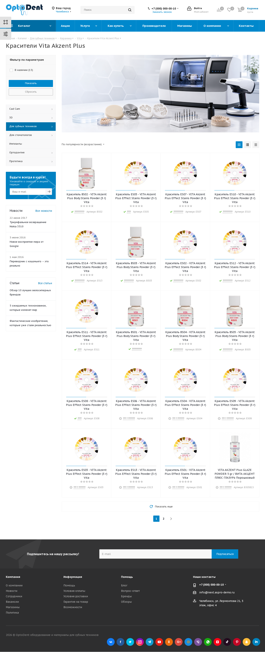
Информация (72, 577)
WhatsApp (208, 642)
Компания (13, 577)
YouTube (159, 642)
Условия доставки (75, 596)
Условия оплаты (74, 591)
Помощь (69, 585)
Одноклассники (169, 642)
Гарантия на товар (75, 601)
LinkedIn (256, 642)
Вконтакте (111, 642)
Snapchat (246, 642)
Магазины (13, 607)
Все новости (43, 211)
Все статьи (45, 283)
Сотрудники (14, 596)
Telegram (149, 642)
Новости (11, 591)
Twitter (130, 642)
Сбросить (31, 91)
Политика (12, 612)
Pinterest (237, 642)
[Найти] (129, 10)
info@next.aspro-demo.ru (217, 592)
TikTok (227, 642)
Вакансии (12, 601)
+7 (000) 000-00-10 (164, 8)
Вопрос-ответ (130, 591)
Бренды (126, 596)
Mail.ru (188, 642)
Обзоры (126, 601)
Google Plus (179, 642)
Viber (198, 642)
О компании (14, 585)
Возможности (72, 607)
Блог (124, 585)
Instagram (140, 642)
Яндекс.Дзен (217, 642)
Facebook (120, 642)
